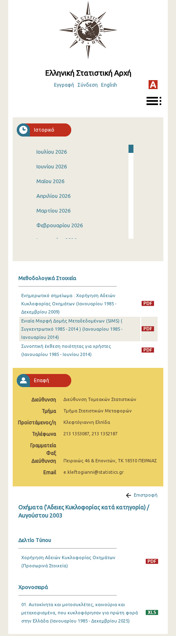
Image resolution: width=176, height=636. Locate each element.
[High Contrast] (153, 84)
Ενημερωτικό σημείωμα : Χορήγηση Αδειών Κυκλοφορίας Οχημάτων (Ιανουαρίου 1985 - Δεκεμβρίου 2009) (68, 303)
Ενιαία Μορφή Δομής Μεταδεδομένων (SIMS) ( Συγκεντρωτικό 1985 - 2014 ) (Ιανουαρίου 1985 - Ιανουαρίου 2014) (71, 329)
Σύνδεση (87, 84)
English (109, 84)
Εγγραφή (64, 84)
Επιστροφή (146, 495)
